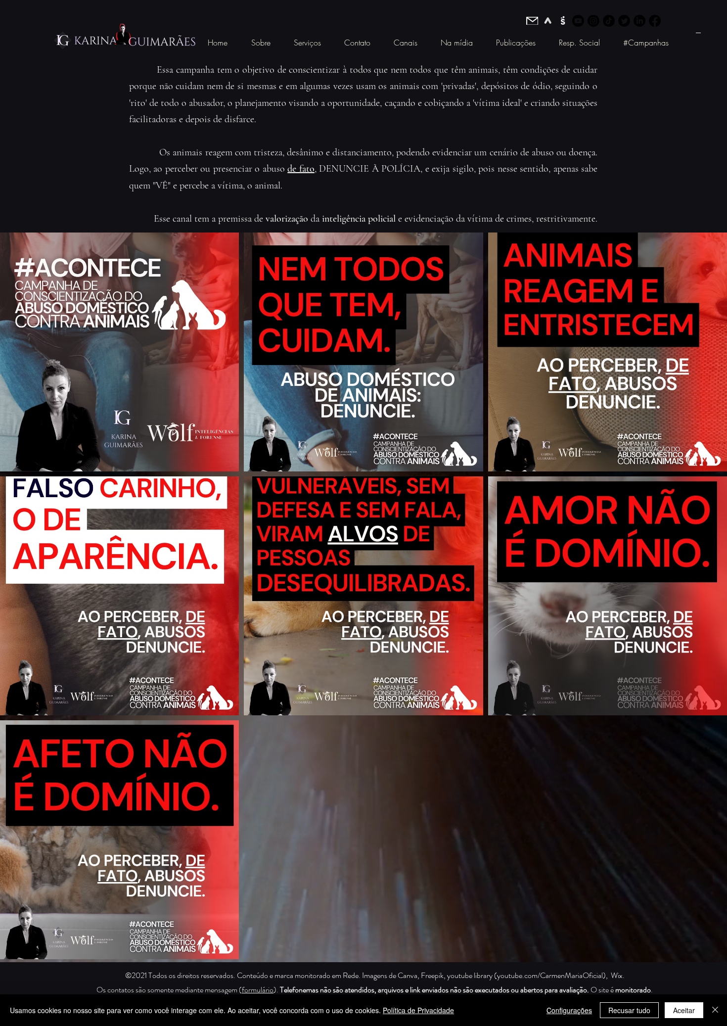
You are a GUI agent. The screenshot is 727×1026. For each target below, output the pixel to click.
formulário (257, 989)
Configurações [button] (569, 1010)
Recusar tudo (629, 1010)
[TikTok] (609, 21)
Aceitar (684, 1010)
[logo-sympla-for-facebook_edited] (563, 21)
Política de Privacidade (418, 1010)
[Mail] (532, 21)
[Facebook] (655, 21)
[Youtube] (578, 21)
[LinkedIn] (639, 21)
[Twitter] (624, 21)
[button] (260, 42)
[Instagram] (593, 21)
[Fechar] (715, 1010)
